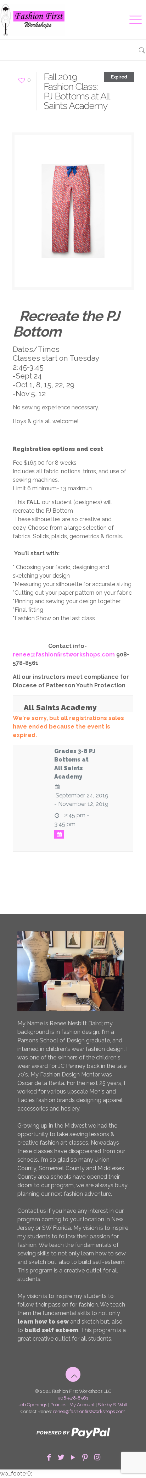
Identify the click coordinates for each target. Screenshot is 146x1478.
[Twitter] (61, 1457)
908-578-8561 (73, 1398)
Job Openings (32, 1404)
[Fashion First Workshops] (64, 20)
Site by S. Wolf (113, 1404)
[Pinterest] (85, 1457)
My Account (82, 1404)
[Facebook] (49, 1457)
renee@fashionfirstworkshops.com (89, 1411)
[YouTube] (73, 1457)
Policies (58, 1404)
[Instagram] (97, 1457)
